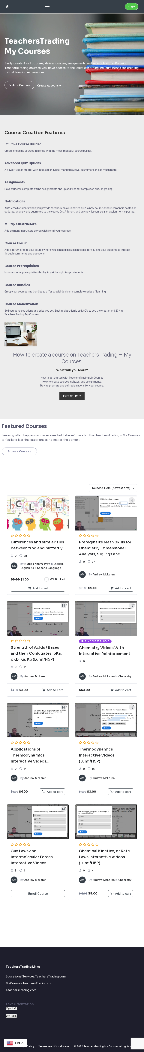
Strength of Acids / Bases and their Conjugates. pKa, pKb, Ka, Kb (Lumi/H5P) (36, 653)
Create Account (47, 85)
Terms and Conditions (53, 1046)
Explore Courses (19, 85)
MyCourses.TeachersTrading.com (29, 983)
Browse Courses (19, 451)
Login (131, 6)
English (58, 563)
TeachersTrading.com (21, 990)
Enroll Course (38, 893)
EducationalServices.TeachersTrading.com (36, 976)
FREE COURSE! (72, 396)
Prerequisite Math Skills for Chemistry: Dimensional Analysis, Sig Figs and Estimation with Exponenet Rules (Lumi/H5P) (105, 554)
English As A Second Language (40, 567)
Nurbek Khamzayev (37, 563)
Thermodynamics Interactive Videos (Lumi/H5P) (97, 755)
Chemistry (124, 676)
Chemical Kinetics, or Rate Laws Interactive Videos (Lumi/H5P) (104, 857)
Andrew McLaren (104, 574)
